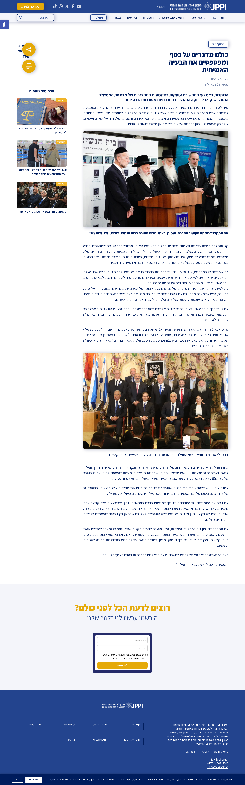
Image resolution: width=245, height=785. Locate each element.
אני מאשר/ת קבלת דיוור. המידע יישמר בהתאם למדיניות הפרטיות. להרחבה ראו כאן (123, 656)
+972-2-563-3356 (217, 767)
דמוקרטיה (218, 44)
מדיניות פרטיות (101, 724)
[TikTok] (55, 6)
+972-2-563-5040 (217, 763)
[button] (4, 24)
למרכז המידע (31, 6)
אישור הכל (33, 779)
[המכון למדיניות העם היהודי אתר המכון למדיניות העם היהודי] (198, 6)
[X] (67, 6)
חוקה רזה (148, 17)
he (158, 6)
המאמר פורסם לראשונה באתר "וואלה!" (202, 564)
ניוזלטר (98, 17)
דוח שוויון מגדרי (100, 739)
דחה (18, 779)
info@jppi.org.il (218, 759)
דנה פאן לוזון (212, 84)
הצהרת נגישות (35, 724)
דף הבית (136, 724)
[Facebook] (73, 6)
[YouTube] (79, 6)
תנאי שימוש (69, 724)
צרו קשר (71, 739)
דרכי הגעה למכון (132, 739)
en (163, 6)
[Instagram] (61, 6)
